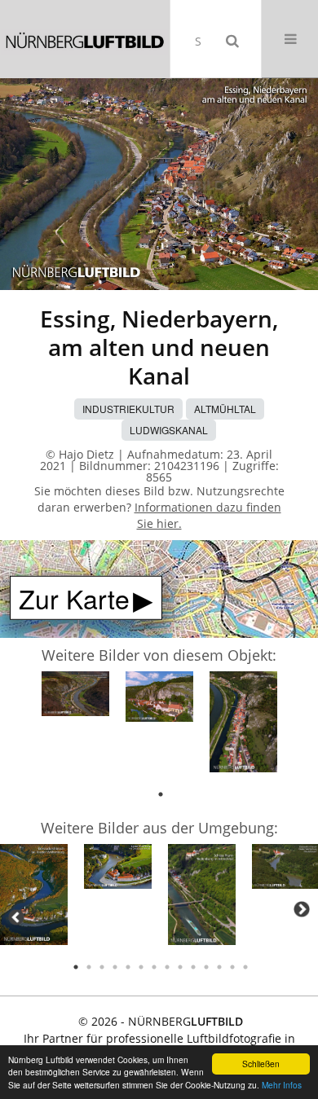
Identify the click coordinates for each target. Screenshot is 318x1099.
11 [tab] (206, 967)
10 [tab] (193, 967)
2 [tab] (89, 967)
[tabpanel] (75, 696)
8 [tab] (167, 967)
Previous (16, 917)
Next (302, 909)
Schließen (261, 1063)
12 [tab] (219, 967)
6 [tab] (141, 967)
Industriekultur (128, 408)
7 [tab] (154, 967)
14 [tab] (245, 967)
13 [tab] (232, 967)
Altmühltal (225, 408)
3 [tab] (102, 967)
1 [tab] (160, 794)
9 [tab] (180, 967)
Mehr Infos (282, 1085)
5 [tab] (128, 967)
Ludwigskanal (169, 430)
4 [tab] (115, 967)
